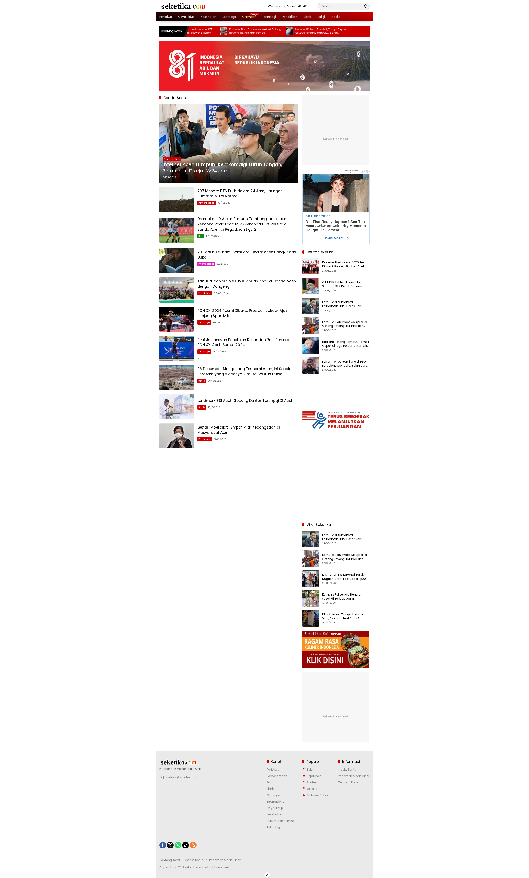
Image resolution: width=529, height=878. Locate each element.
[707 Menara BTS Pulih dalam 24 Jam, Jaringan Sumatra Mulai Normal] (176, 199)
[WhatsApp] (178, 845)
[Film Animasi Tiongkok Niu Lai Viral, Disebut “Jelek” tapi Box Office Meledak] (310, 618)
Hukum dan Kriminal (281, 821)
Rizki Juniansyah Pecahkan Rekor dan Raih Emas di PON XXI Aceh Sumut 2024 (243, 342)
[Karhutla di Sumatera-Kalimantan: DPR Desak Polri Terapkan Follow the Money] (310, 306)
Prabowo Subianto (320, 795)
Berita (201, 380)
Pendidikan (204, 293)
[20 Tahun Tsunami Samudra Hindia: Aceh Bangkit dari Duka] (176, 260)
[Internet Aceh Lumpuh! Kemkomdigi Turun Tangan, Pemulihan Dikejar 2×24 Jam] (228, 143)
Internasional (206, 264)
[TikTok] (185, 845)
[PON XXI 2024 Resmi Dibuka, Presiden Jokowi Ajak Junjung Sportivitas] (176, 319)
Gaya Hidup (275, 808)
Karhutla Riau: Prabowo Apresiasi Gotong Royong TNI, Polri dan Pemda (221, 31)
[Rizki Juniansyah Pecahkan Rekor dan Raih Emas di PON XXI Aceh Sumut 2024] (176, 348)
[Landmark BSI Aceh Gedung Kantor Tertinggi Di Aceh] (176, 406)
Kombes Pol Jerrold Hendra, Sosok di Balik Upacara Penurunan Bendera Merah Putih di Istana (345, 597)
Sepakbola (314, 776)
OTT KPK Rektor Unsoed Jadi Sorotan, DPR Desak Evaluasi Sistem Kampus (342, 284)
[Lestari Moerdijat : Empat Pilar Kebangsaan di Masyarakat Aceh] (176, 435)
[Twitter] (170, 845)
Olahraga (204, 322)
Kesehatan (274, 814)
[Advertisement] (336, 492)
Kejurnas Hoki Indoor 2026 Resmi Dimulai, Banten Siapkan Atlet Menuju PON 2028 (345, 265)
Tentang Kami (348, 782)
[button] (365, 6)
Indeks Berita (347, 769)
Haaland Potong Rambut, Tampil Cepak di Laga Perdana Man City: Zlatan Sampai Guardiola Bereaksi (286, 31)
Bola (200, 236)
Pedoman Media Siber (353, 776)
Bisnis (201, 407)
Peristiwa (273, 769)
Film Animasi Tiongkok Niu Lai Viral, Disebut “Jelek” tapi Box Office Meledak (342, 616)
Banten (312, 782)
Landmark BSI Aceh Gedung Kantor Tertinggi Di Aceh (245, 400)
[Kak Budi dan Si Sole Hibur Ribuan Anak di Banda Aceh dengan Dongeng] (176, 289)
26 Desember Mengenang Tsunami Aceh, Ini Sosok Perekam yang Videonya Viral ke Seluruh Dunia (243, 371)
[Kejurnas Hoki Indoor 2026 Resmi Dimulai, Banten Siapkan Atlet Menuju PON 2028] (310, 266)
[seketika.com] (183, 6)
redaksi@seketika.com (182, 777)
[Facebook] (162, 845)
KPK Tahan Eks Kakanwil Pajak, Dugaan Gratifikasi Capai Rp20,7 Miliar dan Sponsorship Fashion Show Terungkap (345, 577)
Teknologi (273, 827)
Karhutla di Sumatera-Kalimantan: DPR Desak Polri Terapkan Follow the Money (342, 304)
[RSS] (193, 845)
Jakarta (312, 789)
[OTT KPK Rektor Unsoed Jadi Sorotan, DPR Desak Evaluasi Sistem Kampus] (310, 286)
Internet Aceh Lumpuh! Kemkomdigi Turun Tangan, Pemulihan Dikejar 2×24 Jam (222, 167)
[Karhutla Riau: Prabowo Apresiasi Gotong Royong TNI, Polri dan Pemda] (189, 31)
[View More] (210, 762)
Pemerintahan (172, 159)
